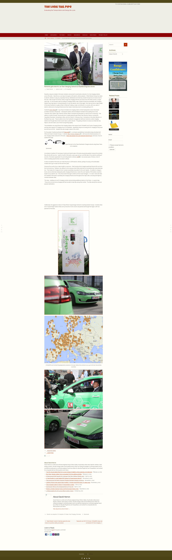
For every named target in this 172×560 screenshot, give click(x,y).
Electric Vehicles (50, 38)
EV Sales (66, 514)
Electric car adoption (52, 514)
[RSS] (1, 229)
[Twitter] (1, 227)
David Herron (49, 89)
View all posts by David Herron (61, 509)
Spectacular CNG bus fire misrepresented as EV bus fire (59, 486)
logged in (53, 530)
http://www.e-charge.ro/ (74, 134)
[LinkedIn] (1, 231)
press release (53, 110)
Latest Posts (50, 452)
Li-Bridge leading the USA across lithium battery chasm (60, 491)
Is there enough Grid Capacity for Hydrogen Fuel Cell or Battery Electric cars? (65, 476)
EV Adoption (57, 38)
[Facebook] (1, 225)
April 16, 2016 (59, 89)
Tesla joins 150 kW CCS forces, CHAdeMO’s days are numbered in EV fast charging (89, 522)
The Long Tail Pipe (58, 7)
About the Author (51, 450)
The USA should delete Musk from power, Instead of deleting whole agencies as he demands (69, 472)
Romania (78, 514)
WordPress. (90, 554)
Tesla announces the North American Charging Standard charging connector (65, 480)
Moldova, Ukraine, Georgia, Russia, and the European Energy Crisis (62, 488)
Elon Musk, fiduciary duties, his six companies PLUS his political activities (64, 474)
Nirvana (85, 554)
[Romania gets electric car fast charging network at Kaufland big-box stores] (73, 84)
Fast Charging (72, 514)
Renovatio (66, 132)
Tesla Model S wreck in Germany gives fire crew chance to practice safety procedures (57, 522)
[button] (46, 535)
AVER (78, 157)
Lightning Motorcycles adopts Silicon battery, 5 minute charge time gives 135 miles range (68, 482)
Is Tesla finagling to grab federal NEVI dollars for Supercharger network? (64, 478)
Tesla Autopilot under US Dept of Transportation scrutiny (60, 484)
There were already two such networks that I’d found (79, 135)
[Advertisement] (86, 23)
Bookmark (86, 514)
